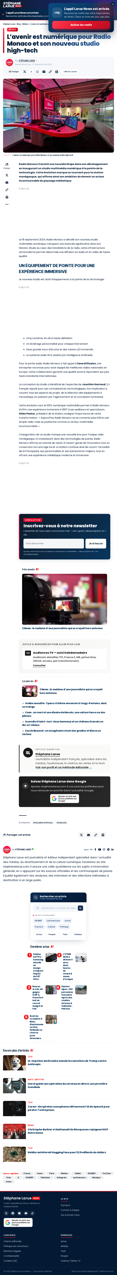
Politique (64, 926)
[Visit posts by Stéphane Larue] (9, 62)
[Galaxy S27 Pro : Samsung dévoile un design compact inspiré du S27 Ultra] (51, 957)
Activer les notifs (81, 24)
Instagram (61, 1177)
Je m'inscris (96, 543)
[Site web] (91, 849)
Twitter (77, 1173)
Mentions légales (12, 1251)
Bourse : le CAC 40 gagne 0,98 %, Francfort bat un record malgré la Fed (37, 997)
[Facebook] (95, 849)
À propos (65, 1205)
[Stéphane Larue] (12, 4)
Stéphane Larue (27, 60)
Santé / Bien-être (36, 1080)
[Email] (43, 71)
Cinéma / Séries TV (70, 1260)
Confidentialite (30, 554)
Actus (68, 920)
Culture (51, 926)
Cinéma (78, 934)
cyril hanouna (53, 920)
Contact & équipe (70, 1210)
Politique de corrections (16, 1246)
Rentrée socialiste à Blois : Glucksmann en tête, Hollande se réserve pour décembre (36, 1027)
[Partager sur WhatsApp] (37, 71)
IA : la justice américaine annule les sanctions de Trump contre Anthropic (67, 1062)
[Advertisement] (64, 212)
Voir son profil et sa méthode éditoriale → (63, 767)
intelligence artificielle (43, 823)
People (52, 934)
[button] (50, 71)
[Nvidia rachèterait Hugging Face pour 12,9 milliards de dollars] (14, 1156)
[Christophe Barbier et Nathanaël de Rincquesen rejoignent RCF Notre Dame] (14, 1133)
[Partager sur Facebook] (31, 71)
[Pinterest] (108, 849)
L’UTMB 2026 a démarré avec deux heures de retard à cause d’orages (68, 967)
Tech (65, 934)
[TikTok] (32, 1213)
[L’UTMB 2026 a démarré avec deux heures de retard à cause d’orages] (81, 957)
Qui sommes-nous (70, 1215)
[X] (6, 1213)
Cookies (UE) (10, 1260)
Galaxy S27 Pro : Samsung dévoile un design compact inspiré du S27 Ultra (38, 967)
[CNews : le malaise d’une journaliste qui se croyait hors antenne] (64, 599)
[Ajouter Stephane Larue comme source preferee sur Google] (64, 798)
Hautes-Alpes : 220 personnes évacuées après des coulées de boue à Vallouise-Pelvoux (67, 997)
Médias (12, 29)
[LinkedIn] (112, 849)
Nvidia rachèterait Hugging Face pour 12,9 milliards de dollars (67, 1152)
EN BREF (38, 920)
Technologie (61, 823)
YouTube (107, 1173)
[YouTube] (99, 849)
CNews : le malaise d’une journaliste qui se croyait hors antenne (62, 628)
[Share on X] (24, 71)
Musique (96, 1177)
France (27, 1173)
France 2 (39, 926)
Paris (51, 1173)
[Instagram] (104, 849)
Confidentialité (11, 1256)
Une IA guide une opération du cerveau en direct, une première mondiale (67, 1085)
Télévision (45, 1177)
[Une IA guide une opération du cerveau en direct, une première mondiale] (14, 1087)
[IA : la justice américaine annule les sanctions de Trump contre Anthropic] (14, 1064)
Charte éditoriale (12, 1241)
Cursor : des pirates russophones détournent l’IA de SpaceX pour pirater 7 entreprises (69, 1108)
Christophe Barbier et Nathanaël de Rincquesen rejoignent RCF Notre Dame (68, 1131)
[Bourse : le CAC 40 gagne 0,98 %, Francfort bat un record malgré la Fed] (51, 989)
